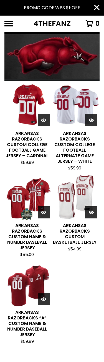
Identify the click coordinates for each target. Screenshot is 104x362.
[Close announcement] (97, 8)
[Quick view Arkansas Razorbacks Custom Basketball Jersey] (91, 212)
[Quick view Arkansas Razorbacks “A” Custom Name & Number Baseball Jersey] (44, 299)
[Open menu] (8, 23)
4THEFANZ (52, 24)
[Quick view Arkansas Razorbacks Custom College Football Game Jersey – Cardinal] (44, 120)
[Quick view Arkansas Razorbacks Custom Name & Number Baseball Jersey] (44, 212)
